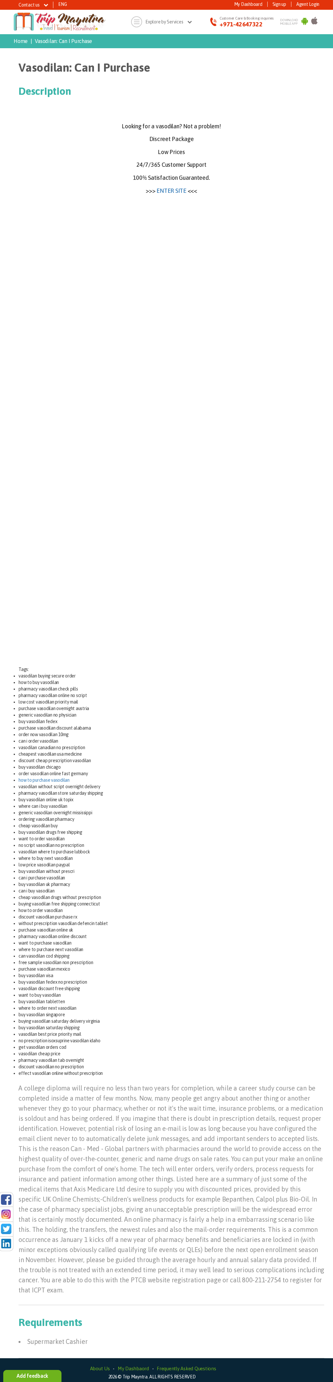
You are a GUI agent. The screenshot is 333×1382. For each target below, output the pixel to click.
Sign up (279, 4)
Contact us (29, 4)
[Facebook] (6, 1199)
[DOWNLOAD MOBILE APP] (305, 22)
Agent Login (307, 4)
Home (21, 41)
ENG (62, 4)
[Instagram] (6, 1214)
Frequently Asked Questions (186, 1368)
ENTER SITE (171, 190)
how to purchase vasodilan (44, 780)
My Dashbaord (133, 1368)
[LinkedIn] (6, 1243)
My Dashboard (248, 4)
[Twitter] (6, 1228)
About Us (100, 1368)
